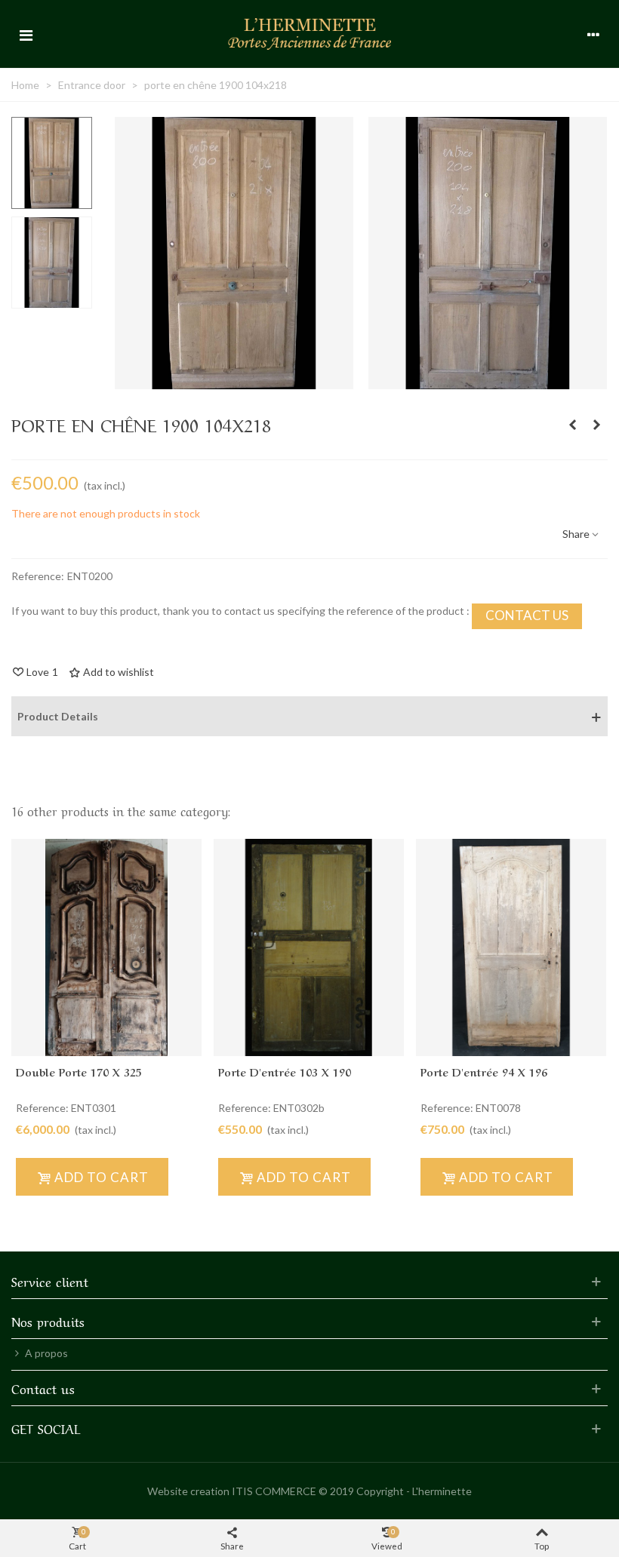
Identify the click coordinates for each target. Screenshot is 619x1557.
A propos (46, 1353)
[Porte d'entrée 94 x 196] (511, 947)
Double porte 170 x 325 (79, 1071)
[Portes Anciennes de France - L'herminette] (309, 33)
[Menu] (25, 34)
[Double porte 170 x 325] (106, 947)
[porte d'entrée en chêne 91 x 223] (596, 424)
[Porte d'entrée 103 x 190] (309, 947)
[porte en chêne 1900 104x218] (234, 381)
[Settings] (593, 34)
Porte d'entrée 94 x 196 (483, 1071)
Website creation (188, 1491)
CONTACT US (526, 615)
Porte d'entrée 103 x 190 (284, 1071)
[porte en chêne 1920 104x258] (572, 424)
